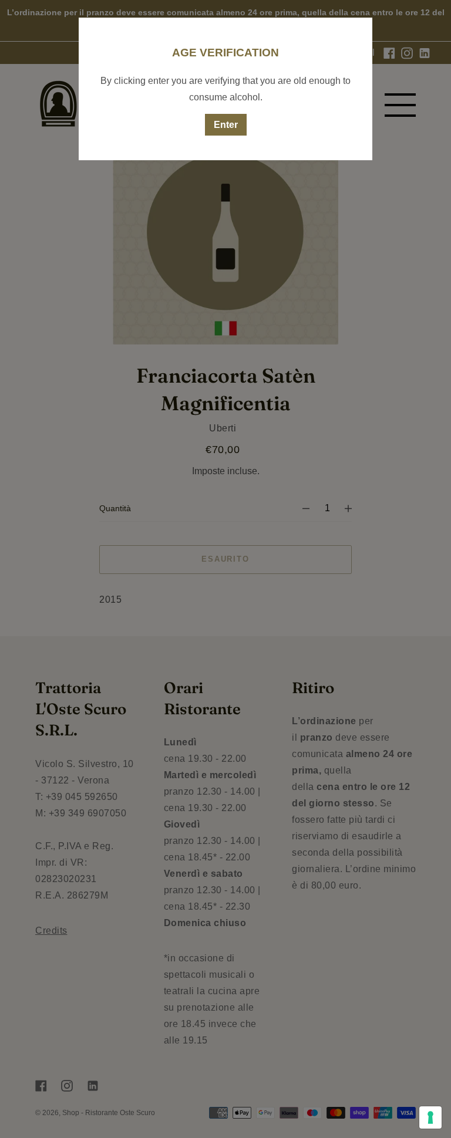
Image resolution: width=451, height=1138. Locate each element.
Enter (226, 125)
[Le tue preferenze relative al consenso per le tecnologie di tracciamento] (430, 1117)
